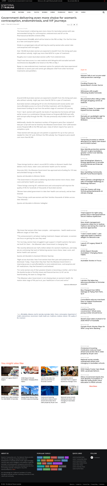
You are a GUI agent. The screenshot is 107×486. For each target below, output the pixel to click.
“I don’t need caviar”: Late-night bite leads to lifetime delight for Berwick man (91, 235)
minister (65, 316)
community (61, 457)
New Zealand (62, 466)
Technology (61, 12)
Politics (36, 12)
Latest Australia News (78, 457)
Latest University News (79, 467)
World (83, 12)
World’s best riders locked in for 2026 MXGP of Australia (93, 320)
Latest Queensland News (79, 461)
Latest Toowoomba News (80, 459)
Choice (57, 314)
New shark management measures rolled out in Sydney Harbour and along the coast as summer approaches (93, 225)
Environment (40, 466)
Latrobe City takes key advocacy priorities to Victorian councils (93, 282)
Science (52, 12)
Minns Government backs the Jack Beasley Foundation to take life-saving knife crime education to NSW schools (92, 379)
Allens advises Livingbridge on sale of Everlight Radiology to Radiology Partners (92, 181)
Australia (41, 314)
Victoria (43, 460)
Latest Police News (78, 465)
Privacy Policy (94, 484)
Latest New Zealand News (80, 463)
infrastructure (54, 466)
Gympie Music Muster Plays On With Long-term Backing (93, 327)
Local (29, 12)
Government (34, 316)
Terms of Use (86, 484)
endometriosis (26, 316)
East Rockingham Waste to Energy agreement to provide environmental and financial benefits (92, 163)
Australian (47, 314)
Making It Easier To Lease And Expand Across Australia (92, 109)
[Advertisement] (75, 6)
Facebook (97, 457)
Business (44, 12)
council (39, 463)
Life (76, 12)
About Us (72, 484)
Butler (52, 314)
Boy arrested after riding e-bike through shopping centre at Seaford (77, 1)
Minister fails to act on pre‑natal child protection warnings (93, 76)
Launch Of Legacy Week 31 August (91, 244)
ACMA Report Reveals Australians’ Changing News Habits (91, 253)
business (39, 469)
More (13, 469)
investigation (46, 469)
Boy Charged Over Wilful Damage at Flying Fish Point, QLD (92, 292)
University (64, 460)
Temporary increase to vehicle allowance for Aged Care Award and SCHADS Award (93, 141)
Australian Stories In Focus (91, 261)
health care (46, 316)
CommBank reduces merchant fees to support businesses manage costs (93, 301)
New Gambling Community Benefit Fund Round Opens (91, 173)
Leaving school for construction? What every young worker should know (91, 311)
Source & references (70, 284)
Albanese (30, 314)
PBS (69, 316)
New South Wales (57, 463)
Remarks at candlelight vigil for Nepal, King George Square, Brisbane (93, 118)
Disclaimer (101, 484)
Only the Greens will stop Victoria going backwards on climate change (92, 191)
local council (50, 460)
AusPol (36, 314)
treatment (22, 318)
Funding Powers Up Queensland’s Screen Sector (12, 1)
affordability (24, 314)
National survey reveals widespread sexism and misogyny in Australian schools (92, 361)
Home (13, 12)
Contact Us (78, 484)
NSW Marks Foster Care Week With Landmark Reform (92, 370)
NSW (38, 460)
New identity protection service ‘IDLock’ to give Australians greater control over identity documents (93, 152)
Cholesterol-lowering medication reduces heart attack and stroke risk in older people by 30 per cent (92, 351)
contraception (63, 314)
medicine (59, 316)
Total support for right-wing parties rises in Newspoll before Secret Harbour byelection (93, 214)
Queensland (57, 460)
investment (54, 469)
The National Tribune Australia (13, 484)
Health (70, 12)
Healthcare (53, 316)
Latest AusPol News (78, 468)
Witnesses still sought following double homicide (42, 1)
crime (60, 469)
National (21, 12)
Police (66, 457)
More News (93, 386)
